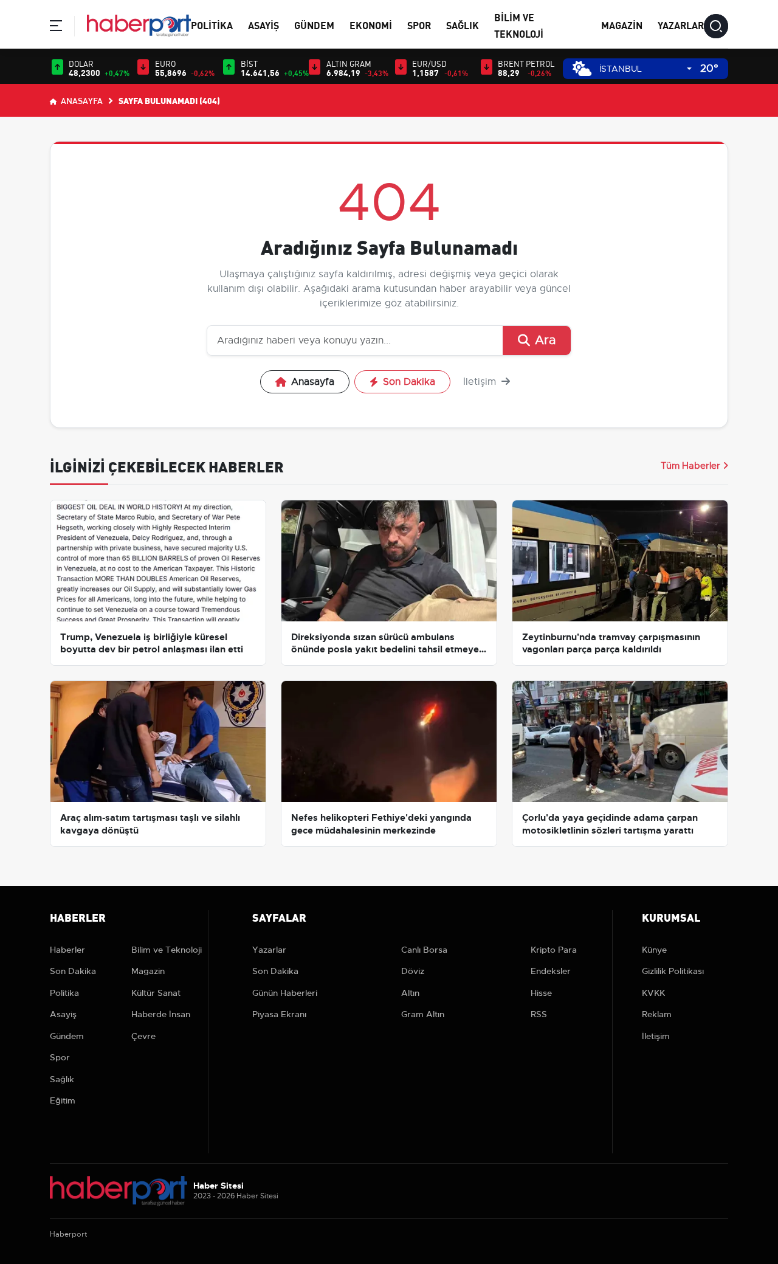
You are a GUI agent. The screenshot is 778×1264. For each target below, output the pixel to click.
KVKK (653, 992)
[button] (56, 27)
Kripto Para (554, 949)
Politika (212, 25)
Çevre (143, 1036)
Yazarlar (681, 25)
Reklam (657, 1014)
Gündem (314, 25)
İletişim (481, 382)
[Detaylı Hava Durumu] (582, 68)
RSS (539, 1014)
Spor (419, 25)
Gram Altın (422, 1014)
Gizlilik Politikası (673, 970)
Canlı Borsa (424, 949)
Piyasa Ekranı (279, 1014)
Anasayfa (81, 100)
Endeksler (551, 970)
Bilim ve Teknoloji (166, 949)
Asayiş (263, 25)
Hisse (541, 992)
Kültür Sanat (156, 992)
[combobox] (645, 69)
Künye (654, 949)
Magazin (621, 25)
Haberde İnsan (160, 1014)
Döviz (412, 970)
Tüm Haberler (690, 465)
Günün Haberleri (284, 992)
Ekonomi (370, 25)
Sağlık (462, 25)
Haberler (67, 949)
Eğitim (62, 1100)
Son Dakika (409, 382)
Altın (410, 992)
